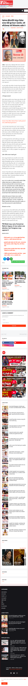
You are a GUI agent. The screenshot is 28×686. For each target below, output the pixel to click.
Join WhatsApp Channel (18, 261)
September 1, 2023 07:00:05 (17, 27)
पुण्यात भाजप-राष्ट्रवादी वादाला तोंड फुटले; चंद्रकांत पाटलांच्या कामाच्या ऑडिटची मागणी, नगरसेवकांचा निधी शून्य (16, 479)
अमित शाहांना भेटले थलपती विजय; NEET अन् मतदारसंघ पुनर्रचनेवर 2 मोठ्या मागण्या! (7, 303)
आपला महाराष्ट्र (4, 592)
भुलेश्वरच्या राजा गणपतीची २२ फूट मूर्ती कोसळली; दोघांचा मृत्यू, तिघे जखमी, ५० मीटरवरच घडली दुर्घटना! (17, 498)
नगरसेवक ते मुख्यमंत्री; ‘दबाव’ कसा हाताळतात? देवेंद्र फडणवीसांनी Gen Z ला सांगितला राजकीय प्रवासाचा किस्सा (17, 473)
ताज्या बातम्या (3, 594)
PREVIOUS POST (23, 334)
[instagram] (17, 673)
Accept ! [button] (4, 683)
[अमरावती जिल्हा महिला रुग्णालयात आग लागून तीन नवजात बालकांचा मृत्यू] (4, 631)
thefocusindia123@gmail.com (15, 669)
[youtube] (14, 673)
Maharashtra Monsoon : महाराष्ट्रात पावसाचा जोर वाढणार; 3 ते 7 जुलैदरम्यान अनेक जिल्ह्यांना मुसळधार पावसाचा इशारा (18, 656)
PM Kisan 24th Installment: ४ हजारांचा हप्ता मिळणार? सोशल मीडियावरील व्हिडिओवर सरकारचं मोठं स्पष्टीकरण (7, 283)
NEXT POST (4, 334)
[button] (23, 10)
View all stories (23, 548)
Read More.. (4, 288)
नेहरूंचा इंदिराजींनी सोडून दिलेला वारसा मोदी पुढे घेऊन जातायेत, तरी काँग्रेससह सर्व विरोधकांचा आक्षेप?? (14, 23)
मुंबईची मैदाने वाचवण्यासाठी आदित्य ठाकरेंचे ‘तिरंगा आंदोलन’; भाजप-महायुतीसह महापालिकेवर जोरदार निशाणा (17, 459)
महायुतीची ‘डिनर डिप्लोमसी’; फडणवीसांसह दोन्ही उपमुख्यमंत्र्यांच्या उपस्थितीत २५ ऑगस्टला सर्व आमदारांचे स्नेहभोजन (17, 524)
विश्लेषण (2, 604)
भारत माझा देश (3, 598)
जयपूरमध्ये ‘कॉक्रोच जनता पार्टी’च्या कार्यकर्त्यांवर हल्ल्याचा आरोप (20, 282)
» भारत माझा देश (7, 16)
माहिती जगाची (3, 600)
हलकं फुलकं (3, 608)
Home (3, 16)
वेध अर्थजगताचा (4, 606)
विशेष (2, 602)
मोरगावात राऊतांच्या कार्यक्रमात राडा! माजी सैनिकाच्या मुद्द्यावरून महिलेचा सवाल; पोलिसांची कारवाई (16, 511)
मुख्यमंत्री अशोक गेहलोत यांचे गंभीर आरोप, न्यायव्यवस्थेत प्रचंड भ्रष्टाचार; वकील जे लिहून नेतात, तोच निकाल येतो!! (15, 244)
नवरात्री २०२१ (4, 596)
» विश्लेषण (11, 16)
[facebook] (11, 673)
